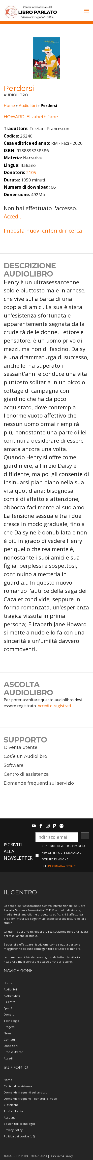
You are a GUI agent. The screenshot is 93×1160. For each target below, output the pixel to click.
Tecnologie (11, 1020)
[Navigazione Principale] (86, 11)
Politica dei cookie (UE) (19, 1136)
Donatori (10, 1014)
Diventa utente (20, 747)
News (7, 1033)
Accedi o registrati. (55, 705)
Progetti (9, 1027)
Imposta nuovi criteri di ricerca (43, 230)
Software (14, 765)
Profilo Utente (13, 1052)
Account (9, 1117)
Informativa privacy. (62, 866)
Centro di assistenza (26, 774)
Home (9, 105)
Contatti (9, 1039)
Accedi (8, 1058)
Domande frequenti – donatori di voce (30, 1098)
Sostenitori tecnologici (19, 1123)
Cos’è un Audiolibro (25, 756)
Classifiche (11, 1105)
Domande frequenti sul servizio (39, 783)
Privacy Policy (13, 1130)
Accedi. (12, 216)
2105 (31, 172)
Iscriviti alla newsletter (18, 851)
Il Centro (10, 1002)
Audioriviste (12, 995)
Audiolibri (28, 105)
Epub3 (8, 1008)
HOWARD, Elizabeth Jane (31, 116)
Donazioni (11, 1046)
